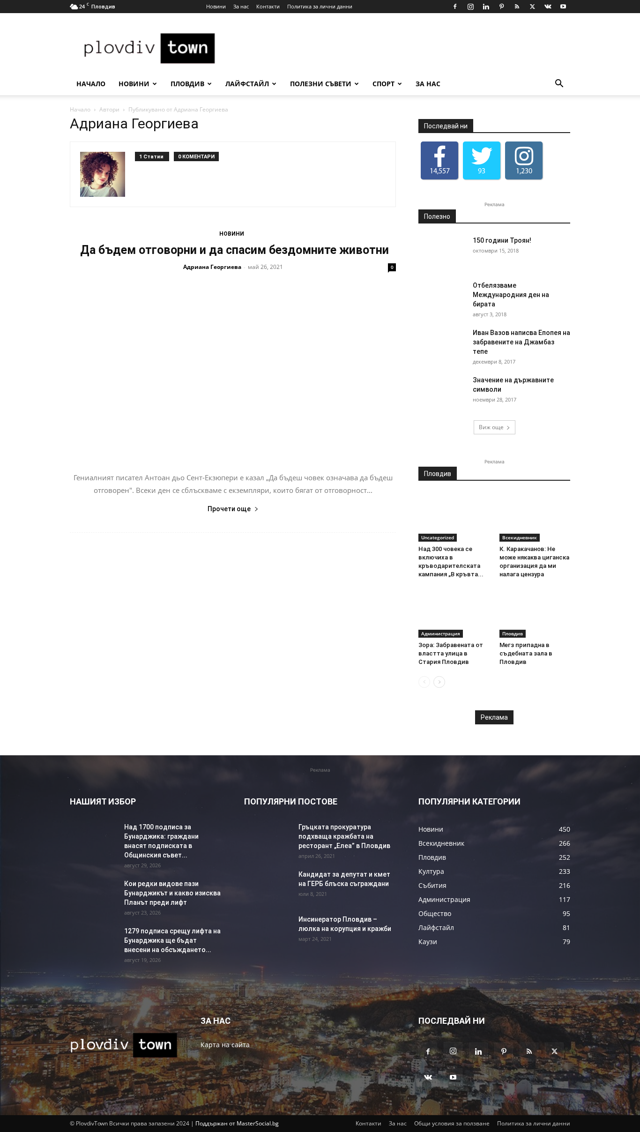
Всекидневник (519, 537)
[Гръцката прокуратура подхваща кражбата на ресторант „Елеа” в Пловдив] (267, 838)
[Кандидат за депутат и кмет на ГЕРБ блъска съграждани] (267, 886)
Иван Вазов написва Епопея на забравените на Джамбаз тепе (521, 342)
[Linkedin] (486, 6)
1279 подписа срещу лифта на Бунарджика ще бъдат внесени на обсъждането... (172, 940)
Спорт (383, 83)
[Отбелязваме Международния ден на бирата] (441, 297)
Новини (216, 6)
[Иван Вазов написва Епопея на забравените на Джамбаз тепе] (441, 344)
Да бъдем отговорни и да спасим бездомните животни (233, 250)
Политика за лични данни (319, 6)
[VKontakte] (548, 6)
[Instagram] (470, 6)
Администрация (440, 633)
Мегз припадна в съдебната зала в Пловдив (525, 653)
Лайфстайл (247, 83)
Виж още (491, 427)
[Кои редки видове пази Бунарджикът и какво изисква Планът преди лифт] (93, 895)
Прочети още (229, 509)
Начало (90, 83)
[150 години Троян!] (441, 252)
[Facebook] (455, 6)
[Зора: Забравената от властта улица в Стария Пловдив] (454, 613)
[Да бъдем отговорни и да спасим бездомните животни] (233, 372)
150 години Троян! (502, 240)
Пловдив (187, 83)
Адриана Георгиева (212, 267)
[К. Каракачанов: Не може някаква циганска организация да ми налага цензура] (535, 517)
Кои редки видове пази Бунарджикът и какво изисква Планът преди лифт (172, 893)
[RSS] (517, 6)
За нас (241, 6)
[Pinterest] (501, 6)
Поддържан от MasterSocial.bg (237, 1123)
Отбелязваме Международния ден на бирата (511, 295)
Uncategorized (437, 537)
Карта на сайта (225, 1044)
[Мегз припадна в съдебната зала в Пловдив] (535, 613)
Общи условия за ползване (452, 1123)
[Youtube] (563, 6)
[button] (559, 84)
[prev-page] (424, 682)
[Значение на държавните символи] (441, 391)
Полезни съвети (320, 83)
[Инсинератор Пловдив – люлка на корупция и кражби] (267, 931)
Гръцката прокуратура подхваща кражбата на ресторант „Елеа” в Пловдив (344, 836)
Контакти (268, 6)
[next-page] (439, 682)
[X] (532, 6)
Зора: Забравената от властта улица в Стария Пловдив (450, 653)
